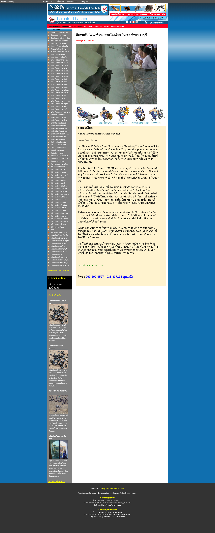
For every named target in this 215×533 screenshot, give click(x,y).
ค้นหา (53, 1)
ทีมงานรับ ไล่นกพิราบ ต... (60, 49)
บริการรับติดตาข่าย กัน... (59, 60)
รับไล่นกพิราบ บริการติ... (59, 197)
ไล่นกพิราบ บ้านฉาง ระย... (60, 257)
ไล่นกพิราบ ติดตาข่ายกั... (59, 249)
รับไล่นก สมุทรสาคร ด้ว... (60, 167)
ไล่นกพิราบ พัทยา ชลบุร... (60, 260)
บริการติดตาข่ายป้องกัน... (60, 57)
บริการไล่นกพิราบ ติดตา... (60, 85)
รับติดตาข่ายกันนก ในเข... (60, 158)
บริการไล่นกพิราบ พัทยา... (60, 93)
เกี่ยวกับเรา (61, 1)
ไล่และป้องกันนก (77, 27)
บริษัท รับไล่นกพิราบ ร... (59, 115)
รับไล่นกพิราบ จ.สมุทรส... (60, 175)
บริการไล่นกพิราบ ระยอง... (60, 101)
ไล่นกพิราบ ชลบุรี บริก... (59, 246)
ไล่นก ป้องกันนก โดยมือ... (60, 235)
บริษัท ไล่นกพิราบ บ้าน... (59, 120)
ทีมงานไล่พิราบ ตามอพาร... (60, 52)
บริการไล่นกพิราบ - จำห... (60, 65)
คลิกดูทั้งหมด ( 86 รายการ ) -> (59, 270)
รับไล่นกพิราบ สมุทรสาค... (60, 216)
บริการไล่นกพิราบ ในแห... (60, 63)
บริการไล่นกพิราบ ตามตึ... (60, 71)
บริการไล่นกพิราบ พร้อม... (60, 90)
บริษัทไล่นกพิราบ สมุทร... (60, 139)
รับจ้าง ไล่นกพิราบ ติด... (59, 142)
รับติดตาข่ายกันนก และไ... (60, 156)
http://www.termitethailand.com (113, 489)
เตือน (52, 230)
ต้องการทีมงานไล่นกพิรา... (60, 41)
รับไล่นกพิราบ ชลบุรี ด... (59, 180)
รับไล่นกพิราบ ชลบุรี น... (59, 186)
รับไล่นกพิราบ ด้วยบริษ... (59, 189)
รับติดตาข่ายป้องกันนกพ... (60, 161)
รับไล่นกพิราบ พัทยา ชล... (60, 213)
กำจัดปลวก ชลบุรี (84, 493)
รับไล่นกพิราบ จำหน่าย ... (60, 178)
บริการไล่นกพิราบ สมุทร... (60, 104)
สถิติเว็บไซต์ (58, 278)
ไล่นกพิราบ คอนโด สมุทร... (60, 241)
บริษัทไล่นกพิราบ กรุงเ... (59, 126)
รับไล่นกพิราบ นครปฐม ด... (60, 194)
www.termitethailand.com (59, 27)
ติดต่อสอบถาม (72, 1)
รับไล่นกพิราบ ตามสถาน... (60, 169)
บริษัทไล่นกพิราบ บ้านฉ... (60, 128)
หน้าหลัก (46, 1)
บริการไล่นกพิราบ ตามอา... (60, 74)
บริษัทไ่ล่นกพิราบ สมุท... (59, 137)
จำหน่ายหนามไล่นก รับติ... (60, 38)
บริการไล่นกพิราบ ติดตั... (59, 79)
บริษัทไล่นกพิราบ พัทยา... (60, 134)
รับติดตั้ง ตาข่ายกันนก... (59, 150)
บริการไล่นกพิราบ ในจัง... (60, 109)
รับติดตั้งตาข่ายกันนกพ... (59, 153)
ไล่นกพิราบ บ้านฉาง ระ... (60, 238)
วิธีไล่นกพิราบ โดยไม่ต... (59, 224)
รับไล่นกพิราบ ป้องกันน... (59, 202)
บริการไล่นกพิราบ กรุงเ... (59, 68)
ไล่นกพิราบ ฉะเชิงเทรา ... (60, 243)
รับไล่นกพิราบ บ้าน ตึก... (59, 200)
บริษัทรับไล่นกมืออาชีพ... (59, 123)
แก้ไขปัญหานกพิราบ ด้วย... (60, 232)
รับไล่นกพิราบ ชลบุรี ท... (59, 183)
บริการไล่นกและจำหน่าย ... (60, 112)
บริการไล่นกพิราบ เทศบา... (60, 106)
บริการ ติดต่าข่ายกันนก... (59, 54)
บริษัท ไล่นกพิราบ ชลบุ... (59, 117)
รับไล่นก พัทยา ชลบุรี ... (59, 164)
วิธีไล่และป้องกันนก (57, 227)
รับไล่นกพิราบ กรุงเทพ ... (59, 172)
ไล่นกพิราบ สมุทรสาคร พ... (60, 265)
